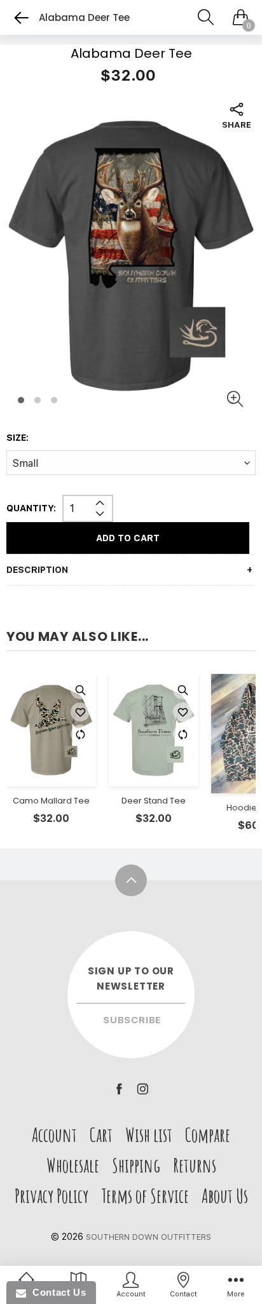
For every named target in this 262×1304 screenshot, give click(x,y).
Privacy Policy (51, 1195)
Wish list (148, 1134)
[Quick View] (80, 689)
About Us (225, 1195)
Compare (207, 1134)
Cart (101, 1134)
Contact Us (56, 1292)
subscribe (132, 1020)
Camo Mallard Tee (51, 801)
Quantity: (31, 508)
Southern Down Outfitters (148, 1237)
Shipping (136, 1165)
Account (54, 1134)
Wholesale (72, 1165)
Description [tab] (37, 569)
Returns (194, 1165)
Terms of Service (145, 1195)
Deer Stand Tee (153, 801)
